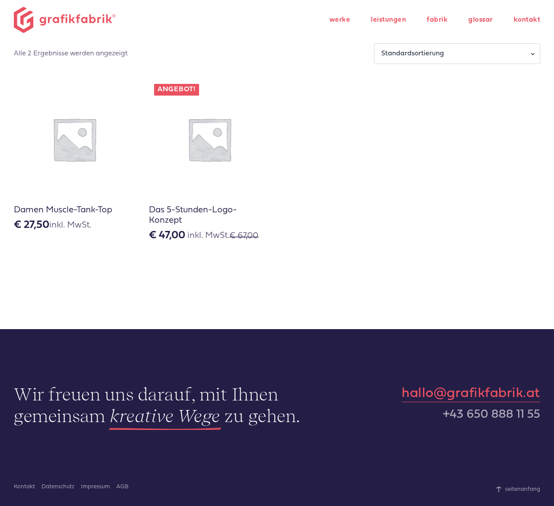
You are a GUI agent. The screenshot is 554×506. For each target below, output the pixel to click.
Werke (340, 19)
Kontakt (527, 19)
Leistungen (388, 19)
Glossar (480, 19)
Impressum (95, 487)
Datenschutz (58, 487)
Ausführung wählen (74, 265)
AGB (122, 487)
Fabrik (437, 19)
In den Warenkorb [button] (210, 265)
